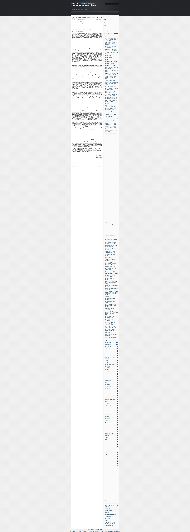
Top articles (90, 531)
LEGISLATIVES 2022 (108, 388)
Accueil (73, 12)
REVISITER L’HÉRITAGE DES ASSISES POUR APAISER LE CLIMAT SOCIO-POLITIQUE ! (111, 305)
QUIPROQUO (107, 296)
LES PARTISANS (107, 227)
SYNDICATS (98, 12)
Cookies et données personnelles (108, 531)
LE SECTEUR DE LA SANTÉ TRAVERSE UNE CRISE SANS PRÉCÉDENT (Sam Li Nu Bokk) (111, 221)
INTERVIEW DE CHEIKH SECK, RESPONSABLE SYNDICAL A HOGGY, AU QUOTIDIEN (111, 188)
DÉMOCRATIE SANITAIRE (109, 433)
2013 (106, 492)
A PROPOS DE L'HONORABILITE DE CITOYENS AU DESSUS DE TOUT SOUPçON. (110, 77)
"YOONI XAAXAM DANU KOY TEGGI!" (111, 337)
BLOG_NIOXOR (107, 384)
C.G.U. (102, 531)
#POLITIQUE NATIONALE (99, 19)
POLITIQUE (78, 12)
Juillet (106, 452)
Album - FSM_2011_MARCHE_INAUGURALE (111, 61)
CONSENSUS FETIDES (108, 116)
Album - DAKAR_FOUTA (108, 57)
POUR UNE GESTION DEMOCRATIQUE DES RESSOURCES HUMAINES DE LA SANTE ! (111, 282)
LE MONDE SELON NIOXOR (109, 216)
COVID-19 (106, 360)
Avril (106, 458)
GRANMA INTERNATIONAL (109, 516)
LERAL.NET (107, 520)
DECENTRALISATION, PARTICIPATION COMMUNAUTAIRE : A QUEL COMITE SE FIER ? (111, 127)
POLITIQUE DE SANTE (108, 348)
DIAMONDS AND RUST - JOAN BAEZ (110, 139)
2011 (106, 496)
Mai (106, 456)
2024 (106, 469)
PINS (106, 382)
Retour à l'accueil (87, 168)
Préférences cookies (117, 531)
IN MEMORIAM (107, 420)
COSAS (106, 397)
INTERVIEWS (107, 403)
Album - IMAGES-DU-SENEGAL (109, 63)
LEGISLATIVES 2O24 (108, 386)
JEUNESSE (106, 422)
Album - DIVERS (107, 59)
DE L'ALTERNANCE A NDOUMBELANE (110, 135)
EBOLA (106, 401)
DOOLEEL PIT (107, 355)
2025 (106, 467)
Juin (106, 454)
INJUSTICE (106, 437)
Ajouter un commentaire (80, 172)
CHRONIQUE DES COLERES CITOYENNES (109, 358)
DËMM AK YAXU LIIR (108, 137)
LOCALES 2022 (107, 441)
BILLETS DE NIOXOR (108, 344)
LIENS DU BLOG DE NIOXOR (109, 525)
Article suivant (100, 166)
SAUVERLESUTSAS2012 (108, 510)
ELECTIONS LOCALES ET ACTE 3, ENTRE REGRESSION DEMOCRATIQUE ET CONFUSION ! (111, 152)
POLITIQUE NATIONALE (108, 342)
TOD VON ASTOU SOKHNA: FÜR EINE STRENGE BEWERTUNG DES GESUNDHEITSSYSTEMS (111, 323)
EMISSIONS (107, 435)
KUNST (106, 439)
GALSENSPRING (107, 508)
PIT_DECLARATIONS (108, 380)
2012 (106, 494)
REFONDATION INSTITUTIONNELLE (108, 367)
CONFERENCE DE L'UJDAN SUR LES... (111, 114)
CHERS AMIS (107, 103)
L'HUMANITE (107, 512)
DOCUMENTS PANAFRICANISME (110, 399)
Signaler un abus (98, 531)
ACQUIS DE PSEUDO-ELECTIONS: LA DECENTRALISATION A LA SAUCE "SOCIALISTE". (110, 43)
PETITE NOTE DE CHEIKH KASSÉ (110, 271)
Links (106, 237)
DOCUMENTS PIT (107, 378)
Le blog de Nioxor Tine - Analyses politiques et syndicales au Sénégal (83, 4)
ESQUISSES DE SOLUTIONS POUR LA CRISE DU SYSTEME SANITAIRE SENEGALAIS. (111, 162)
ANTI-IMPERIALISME (108, 414)
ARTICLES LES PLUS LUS (91, 12)
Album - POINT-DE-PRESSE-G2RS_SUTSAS (111, 65)
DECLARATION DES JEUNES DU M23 (110, 133)
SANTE (83, 12)
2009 (106, 500)
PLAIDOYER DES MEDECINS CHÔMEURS (111, 273)
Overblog (101, 529)
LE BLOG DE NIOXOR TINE (77, 531)
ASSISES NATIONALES (108, 369)
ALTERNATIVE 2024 (108, 346)
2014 (106, 490)
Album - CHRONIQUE (108, 55)
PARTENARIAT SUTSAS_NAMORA (110, 266)
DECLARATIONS (107, 418)
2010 (106, 498)
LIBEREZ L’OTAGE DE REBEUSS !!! (110, 235)
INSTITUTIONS (104, 12)
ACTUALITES (107, 412)
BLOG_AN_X (107, 416)
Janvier (106, 465)
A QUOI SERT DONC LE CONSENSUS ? (111, 80)
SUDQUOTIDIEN (107, 518)
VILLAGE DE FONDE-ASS (109, 332)
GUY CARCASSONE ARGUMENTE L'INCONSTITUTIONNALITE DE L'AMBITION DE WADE (111, 171)
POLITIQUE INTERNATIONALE (109, 364)
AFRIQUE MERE (107, 371)
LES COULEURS (107, 218)
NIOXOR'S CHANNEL (108, 257)
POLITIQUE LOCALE (108, 405)
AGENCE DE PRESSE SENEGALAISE (110, 514)
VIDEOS (106, 395)
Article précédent (74, 166)
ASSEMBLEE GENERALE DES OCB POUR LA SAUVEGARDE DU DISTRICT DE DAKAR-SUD (111, 83)
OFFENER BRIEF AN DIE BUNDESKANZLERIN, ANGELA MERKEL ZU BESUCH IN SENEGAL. (111, 263)
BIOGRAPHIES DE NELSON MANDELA (111, 86)
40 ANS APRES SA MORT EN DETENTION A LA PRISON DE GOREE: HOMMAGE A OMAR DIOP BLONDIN (111, 39)
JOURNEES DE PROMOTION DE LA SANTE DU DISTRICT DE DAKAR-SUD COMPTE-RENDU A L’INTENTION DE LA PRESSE (111, 195)
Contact (94, 531)
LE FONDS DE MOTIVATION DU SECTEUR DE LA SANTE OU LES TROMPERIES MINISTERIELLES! (111, 210)
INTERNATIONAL (111, 12)
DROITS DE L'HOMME (108, 431)
